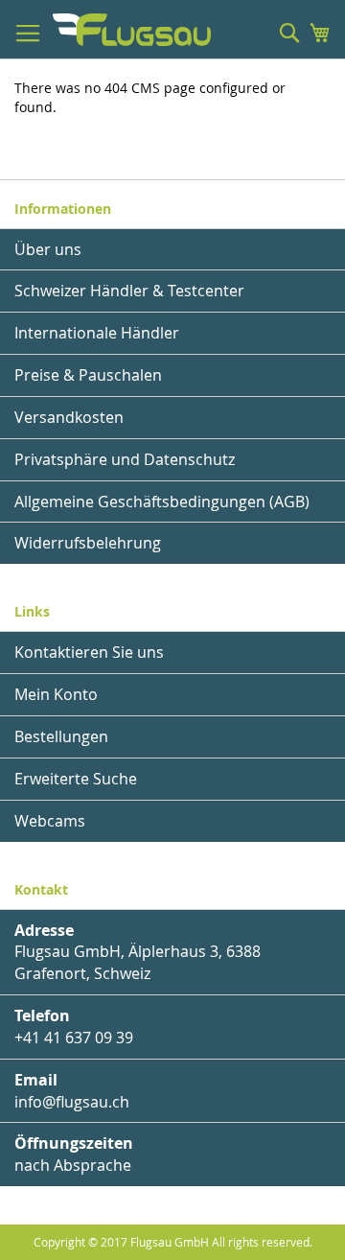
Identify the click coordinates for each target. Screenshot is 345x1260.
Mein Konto (56, 694)
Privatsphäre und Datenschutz (124, 459)
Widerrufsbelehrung (87, 542)
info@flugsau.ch (71, 1101)
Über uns (47, 249)
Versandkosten (69, 417)
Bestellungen (61, 736)
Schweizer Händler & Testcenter (129, 290)
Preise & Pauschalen (88, 374)
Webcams (49, 820)
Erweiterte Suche (75, 778)
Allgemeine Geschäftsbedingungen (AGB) (162, 501)
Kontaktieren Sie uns (89, 652)
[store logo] (132, 29)
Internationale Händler (96, 332)
